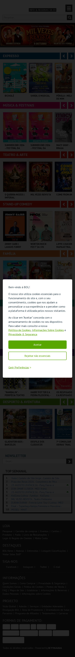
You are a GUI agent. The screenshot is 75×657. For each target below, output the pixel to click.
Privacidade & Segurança (22, 334)
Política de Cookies (19, 330)
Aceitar (37, 344)
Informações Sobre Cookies (48, 330)
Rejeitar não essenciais (37, 355)
